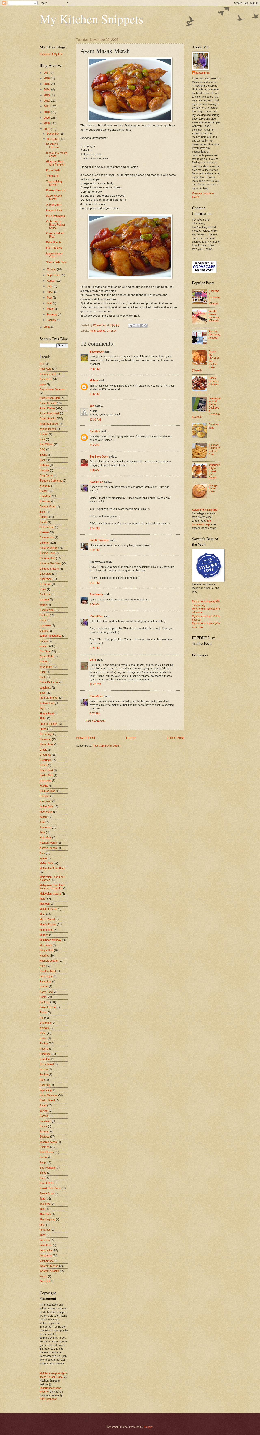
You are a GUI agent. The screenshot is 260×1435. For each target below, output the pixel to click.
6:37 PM (95, 713)
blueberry (45, 485)
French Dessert (49, 723)
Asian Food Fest (49, 413)
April (50, 303)
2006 (47, 327)
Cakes (43, 516)
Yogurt (43, 1276)
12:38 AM (95, 419)
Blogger (148, 1426)
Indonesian (46, 811)
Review (44, 1074)
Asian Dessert (48, 403)
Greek (43, 749)
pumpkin (45, 1059)
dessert (44, 646)
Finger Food (47, 713)
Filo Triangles (54, 247)
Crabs (43, 620)
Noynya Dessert (49, 960)
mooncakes (46, 929)
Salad (43, 1105)
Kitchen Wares (48, 842)
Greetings (45, 754)
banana (44, 434)
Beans (43, 454)
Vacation (45, 1240)
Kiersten (95, 431)
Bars (42, 439)
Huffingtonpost (48, 1398)
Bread (43, 490)
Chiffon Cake (47, 553)
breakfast (45, 496)
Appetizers (46, 379)
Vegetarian (46, 1255)
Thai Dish (45, 1214)
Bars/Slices (46, 444)
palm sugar (46, 976)
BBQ (42, 449)
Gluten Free (46, 744)
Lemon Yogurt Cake (54, 255)
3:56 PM (95, 394)
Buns (43, 511)
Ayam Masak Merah (54, 197)
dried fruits (46, 666)
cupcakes (45, 625)
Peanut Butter (48, 1007)
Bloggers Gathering (51, 480)
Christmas (46, 578)
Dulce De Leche (49, 682)
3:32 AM (94, 444)
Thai (42, 1209)
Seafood (44, 1136)
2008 (47, 123)
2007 (47, 129)
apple (43, 384)
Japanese (45, 827)
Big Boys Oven (99, 456)
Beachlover (97, 351)
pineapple (45, 1022)
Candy (43, 522)
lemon (43, 858)
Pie (41, 1017)
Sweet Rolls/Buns (50, 1188)
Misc (42, 914)
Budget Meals (48, 506)
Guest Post (46, 770)
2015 (47, 83)
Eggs (43, 692)
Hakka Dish (46, 775)
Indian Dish (46, 806)
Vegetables (46, 1250)
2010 (47, 112)
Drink (43, 671)
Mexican (45, 903)
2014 (47, 89)
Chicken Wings (48, 547)
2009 (47, 117)
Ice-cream (45, 801)
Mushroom (46, 945)
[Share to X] (138, 326)
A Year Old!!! (53, 204)
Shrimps (44, 1146)
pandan (44, 986)
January (52, 319)
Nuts (42, 966)
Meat (43, 898)
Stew (43, 1178)
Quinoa (44, 1069)
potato (43, 1038)
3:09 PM (95, 648)
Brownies (45, 501)
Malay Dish (46, 863)
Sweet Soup (47, 1193)
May (50, 297)
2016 (47, 78)
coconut (44, 599)
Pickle (43, 1012)
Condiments (47, 609)
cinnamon (45, 584)
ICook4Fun (96, 481)
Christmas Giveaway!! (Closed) (214, 297)
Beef (42, 459)
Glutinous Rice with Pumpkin (55, 163)
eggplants (45, 687)
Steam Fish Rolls (56, 262)
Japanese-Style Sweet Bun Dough (214, 471)
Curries (44, 630)
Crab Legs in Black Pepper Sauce (55, 224)
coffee (43, 604)
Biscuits (44, 470)
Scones (44, 1131)
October (52, 269)
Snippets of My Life (51, 54)
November (53, 139)
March (51, 308)
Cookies (44, 615)
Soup (43, 1162)
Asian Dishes (97, 330)
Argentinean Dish (50, 397)
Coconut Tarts (213, 426)
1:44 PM (95, 528)
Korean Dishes (48, 847)
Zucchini (45, 1281)
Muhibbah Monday (50, 939)
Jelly (42, 832)
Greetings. (46, 760)
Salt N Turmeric (99, 540)
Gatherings (46, 734)
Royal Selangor (48, 1095)
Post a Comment (95, 720)
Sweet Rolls (47, 1183)
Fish (42, 718)
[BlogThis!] (134, 326)
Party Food (46, 991)
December (53, 133)
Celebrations (47, 527)
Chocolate (45, 573)
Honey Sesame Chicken (213, 381)
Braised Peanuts (56, 190)
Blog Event (46, 475)
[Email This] (130, 326)
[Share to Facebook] (142, 326)
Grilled (43, 765)
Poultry (44, 1043)
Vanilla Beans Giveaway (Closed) (214, 315)
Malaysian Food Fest (52, 868)
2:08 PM (95, 368)
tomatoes (45, 1229)
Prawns (44, 1048)
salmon (44, 1110)
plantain (44, 1028)
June (50, 291)
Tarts (43, 1198)
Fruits (43, 728)
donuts (44, 661)
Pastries (44, 1002)
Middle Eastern (48, 909)
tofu (42, 1224)
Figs (42, 708)
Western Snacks (49, 1271)
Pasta (43, 996)
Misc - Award (47, 919)
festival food (47, 703)
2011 (47, 106)
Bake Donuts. (54, 242)
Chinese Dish (47, 558)
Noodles (44, 955)
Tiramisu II (52, 175)
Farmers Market (49, 697)
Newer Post (85, 738)
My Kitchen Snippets (91, 19)
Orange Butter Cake (213, 488)
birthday (44, 465)
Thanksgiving (47, 1219)
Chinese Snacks (49, 568)
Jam (42, 822)
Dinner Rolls (53, 170)
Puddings (45, 1053)
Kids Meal (45, 837)
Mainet (94, 380)
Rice (42, 1079)
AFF (42, 363)
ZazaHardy (96, 594)
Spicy (43, 1172)
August (51, 280)
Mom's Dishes (48, 924)
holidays (44, 796)
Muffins (44, 934)
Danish (44, 641)
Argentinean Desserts (52, 389)
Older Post (175, 738)
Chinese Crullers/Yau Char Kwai (214, 449)
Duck (43, 677)
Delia (93, 659)
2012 (47, 100)
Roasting (45, 1084)
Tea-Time (45, 1203)
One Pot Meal (48, 971)
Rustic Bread (47, 1100)
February (52, 314)
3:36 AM (94, 604)
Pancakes (45, 981)
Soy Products (48, 1167)
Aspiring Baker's (49, 423)
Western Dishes (49, 1265)
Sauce (43, 1126)
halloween (45, 780)
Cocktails (45, 594)
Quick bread (47, 1064)
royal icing (46, 1090)
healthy (44, 785)
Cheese (44, 532)
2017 (47, 72)
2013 (47, 95)
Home (131, 738)
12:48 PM (95, 684)
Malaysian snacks (50, 893)
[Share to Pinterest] (146, 326)
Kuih (42, 853)
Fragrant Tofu (54, 210)
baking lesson (48, 428)
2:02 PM (95, 550)
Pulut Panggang (55, 215)
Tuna (43, 1234)
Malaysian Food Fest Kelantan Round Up (52, 887)
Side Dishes (47, 1152)
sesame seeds (48, 1141)
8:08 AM (94, 470)
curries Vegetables (50, 635)
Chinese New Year (50, 563)
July (50, 286)
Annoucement (48, 374)
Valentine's (46, 1245)
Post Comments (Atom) (106, 745)
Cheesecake (47, 537)
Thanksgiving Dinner (54, 183)
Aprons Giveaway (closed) (214, 334)
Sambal (44, 1115)
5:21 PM (95, 582)
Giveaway (45, 739)
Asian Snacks (48, 418)
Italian (43, 816)
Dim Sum (45, 651)
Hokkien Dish (47, 790)
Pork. (43, 1033)
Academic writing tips (204, 509)
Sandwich (45, 1121)
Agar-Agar (45, 368)
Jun (92, 406)
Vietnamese (47, 1260)
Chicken (111, 330)
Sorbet (43, 1157)
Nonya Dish (46, 950)
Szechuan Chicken (52, 145)
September (54, 275)
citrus (43, 589)
